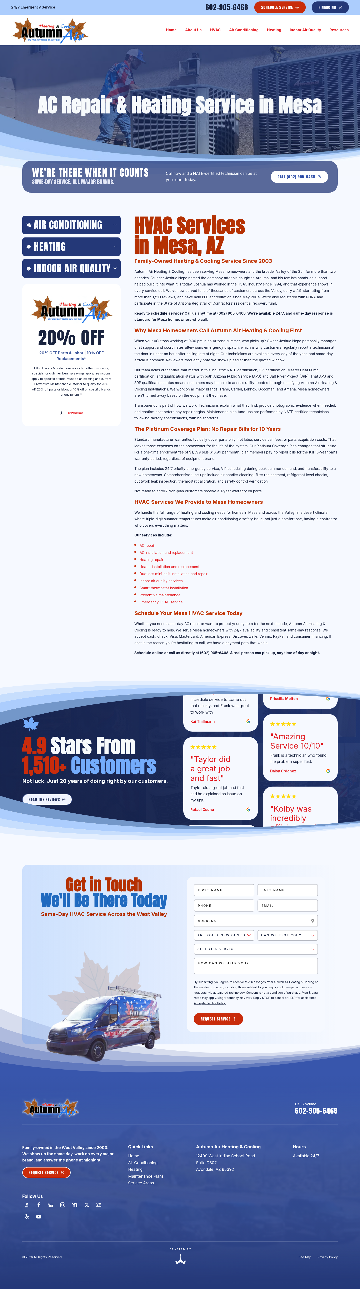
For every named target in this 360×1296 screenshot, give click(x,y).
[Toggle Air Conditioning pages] (115, 224)
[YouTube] (38, 1216)
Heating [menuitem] (274, 30)
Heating (135, 1169)
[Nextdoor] (74, 1204)
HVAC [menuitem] (215, 30)
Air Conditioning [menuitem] (244, 30)
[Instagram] (62, 1204)
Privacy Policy (328, 1257)
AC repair (147, 546)
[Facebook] (38, 1204)
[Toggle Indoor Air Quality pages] (115, 268)
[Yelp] (26, 1216)
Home (133, 1155)
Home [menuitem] (171, 30)
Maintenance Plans (146, 1176)
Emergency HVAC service (161, 602)
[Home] (50, 30)
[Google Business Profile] (50, 1204)
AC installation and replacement (166, 553)
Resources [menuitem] (339, 30)
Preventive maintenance (160, 595)
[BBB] (26, 1204)
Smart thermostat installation (164, 588)
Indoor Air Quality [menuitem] (305, 30)
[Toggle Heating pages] (115, 246)
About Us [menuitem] (193, 30)
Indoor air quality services (161, 581)
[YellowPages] (98, 1204)
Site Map (305, 1257)
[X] (86, 1204)
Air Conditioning (143, 1162)
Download (74, 413)
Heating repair (151, 560)
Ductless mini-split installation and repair (174, 574)
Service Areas (141, 1182)
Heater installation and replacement (169, 567)
